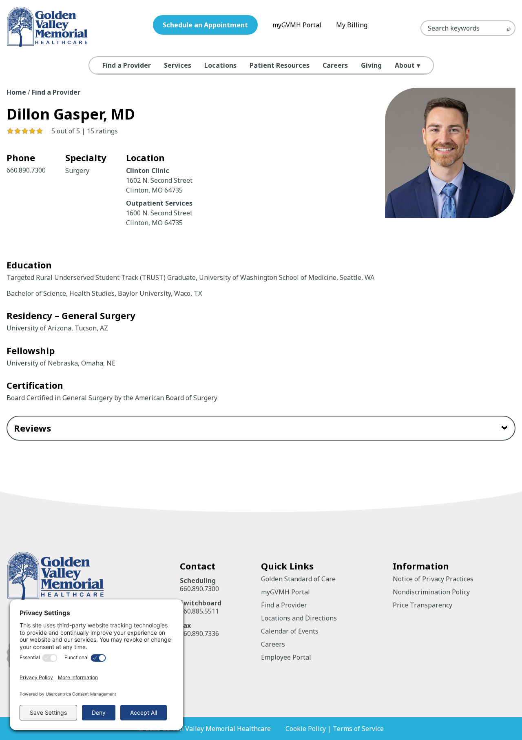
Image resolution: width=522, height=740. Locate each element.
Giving (371, 65)
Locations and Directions (299, 618)
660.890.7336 (199, 633)
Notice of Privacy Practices (433, 578)
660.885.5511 (199, 611)
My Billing (351, 24)
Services (177, 65)
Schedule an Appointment (205, 24)
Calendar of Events (290, 631)
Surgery (77, 170)
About (405, 65)
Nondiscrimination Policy (431, 591)
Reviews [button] (32, 428)
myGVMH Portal (296, 24)
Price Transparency (422, 604)
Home (16, 92)
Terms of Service (358, 728)
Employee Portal (286, 657)
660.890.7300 (26, 170)
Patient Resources (280, 65)
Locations (220, 65)
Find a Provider (126, 65)
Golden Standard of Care (298, 578)
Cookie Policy (305, 728)
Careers (335, 65)
